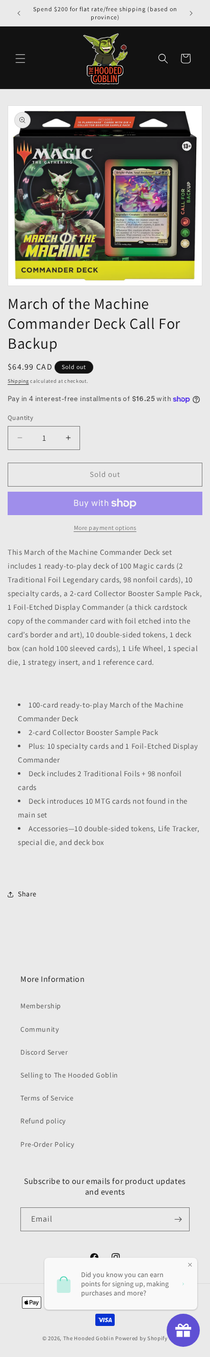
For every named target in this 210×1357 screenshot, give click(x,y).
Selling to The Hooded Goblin (69, 1075)
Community (39, 1029)
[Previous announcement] (19, 13)
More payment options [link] (105, 527)
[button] (20, 58)
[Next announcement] (191, 13)
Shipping (18, 381)
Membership (40, 1005)
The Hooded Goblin (88, 1338)
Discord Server (44, 1052)
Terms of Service (47, 1097)
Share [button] (27, 893)
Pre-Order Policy (47, 1144)
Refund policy (43, 1120)
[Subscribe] (178, 1219)
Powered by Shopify (141, 1338)
